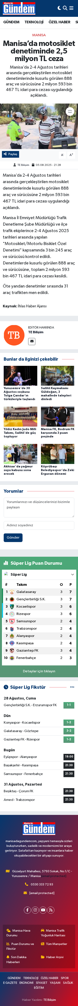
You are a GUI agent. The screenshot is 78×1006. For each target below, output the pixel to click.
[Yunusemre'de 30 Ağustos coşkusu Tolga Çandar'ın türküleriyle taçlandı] (20, 375)
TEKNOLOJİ (34, 22)
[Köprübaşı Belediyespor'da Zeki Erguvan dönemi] (58, 454)
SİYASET (41, 982)
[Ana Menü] (71, 8)
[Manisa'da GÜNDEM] (19, 8)
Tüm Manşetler (56, 944)
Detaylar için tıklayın (39, 671)
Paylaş (12, 154)
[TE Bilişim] (14, 335)
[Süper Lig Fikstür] (72, 687)
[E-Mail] (31, 341)
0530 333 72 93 (42, 884)
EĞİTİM (39, 987)
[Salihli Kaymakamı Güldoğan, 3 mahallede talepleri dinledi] (58, 375)
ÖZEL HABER (59, 22)
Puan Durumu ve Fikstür (20, 946)
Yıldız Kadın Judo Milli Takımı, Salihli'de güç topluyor (20, 433)
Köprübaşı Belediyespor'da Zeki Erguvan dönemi (57, 470)
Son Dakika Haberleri (16, 960)
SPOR (65, 978)
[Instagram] (35, 910)
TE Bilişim (23, 165)
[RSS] (50, 910)
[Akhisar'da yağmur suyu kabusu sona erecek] (20, 454)
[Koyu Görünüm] (59, 8)
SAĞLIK (68, 982)
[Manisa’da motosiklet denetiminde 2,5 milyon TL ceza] (39, 126)
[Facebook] (27, 910)
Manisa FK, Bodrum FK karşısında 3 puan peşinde (57, 433)
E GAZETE (10, 982)
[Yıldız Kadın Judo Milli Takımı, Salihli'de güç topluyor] (20, 416)
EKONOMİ (26, 982)
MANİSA (39, 35)
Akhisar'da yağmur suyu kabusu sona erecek (18, 470)
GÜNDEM (11, 22)
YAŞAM (55, 982)
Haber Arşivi (54, 957)
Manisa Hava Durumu (18, 933)
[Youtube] (43, 910)
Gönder (13, 537)
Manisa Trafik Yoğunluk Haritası (53, 933)
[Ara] (65, 8)
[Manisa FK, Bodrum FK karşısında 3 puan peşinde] (58, 416)
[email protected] (53, 876)
